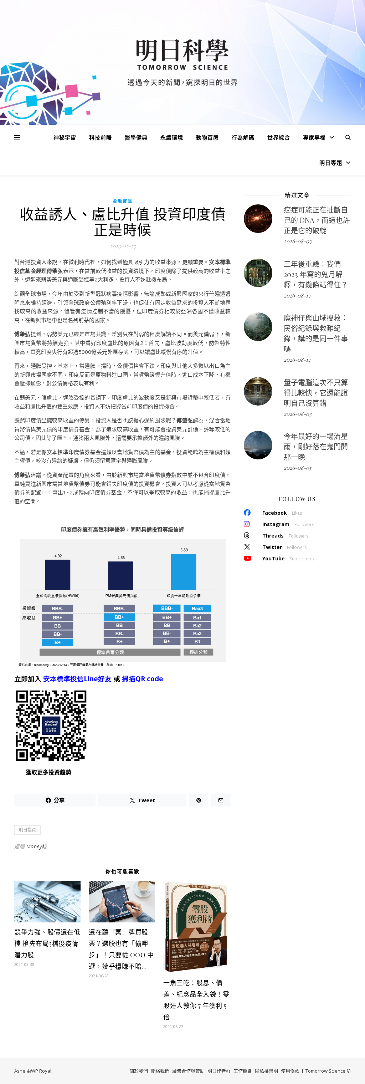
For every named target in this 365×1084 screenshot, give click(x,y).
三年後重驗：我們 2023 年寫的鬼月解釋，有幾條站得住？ (316, 274)
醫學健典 (136, 137)
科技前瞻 (100, 137)
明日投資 (27, 830)
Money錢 (36, 846)
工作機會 (242, 1071)
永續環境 (171, 137)
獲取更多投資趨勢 (48, 772)
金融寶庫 (123, 201)
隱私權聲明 (266, 1071)
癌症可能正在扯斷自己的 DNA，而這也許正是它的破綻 (317, 220)
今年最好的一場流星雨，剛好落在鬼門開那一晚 (316, 446)
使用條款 (290, 1071)
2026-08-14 (297, 359)
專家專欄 (314, 137)
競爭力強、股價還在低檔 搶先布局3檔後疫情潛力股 (47, 943)
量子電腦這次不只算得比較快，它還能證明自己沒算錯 (316, 392)
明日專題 (330, 162)
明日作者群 (219, 1071)
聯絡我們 (160, 1071)
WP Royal (41, 1071)
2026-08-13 (297, 295)
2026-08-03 (298, 241)
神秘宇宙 (64, 137)
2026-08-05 (297, 467)
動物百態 (207, 137)
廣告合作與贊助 (188, 1071)
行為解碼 (243, 137)
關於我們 (138, 1071)
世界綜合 (278, 137)
